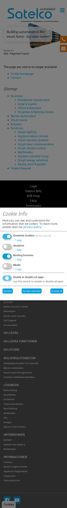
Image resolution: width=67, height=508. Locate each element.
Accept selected (32, 291)
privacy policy (32, 227)
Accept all (56, 291)
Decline (8, 291)
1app (17, 240)
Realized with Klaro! (33, 297)
